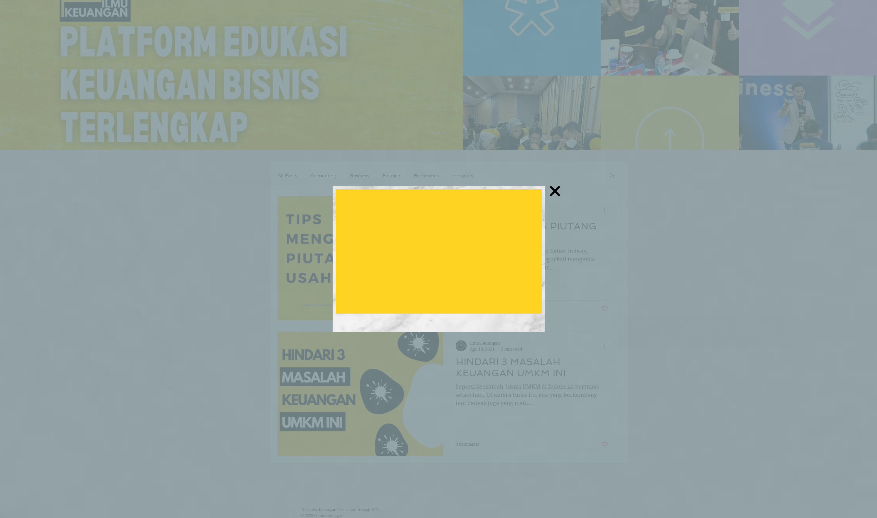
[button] (554, 191)
